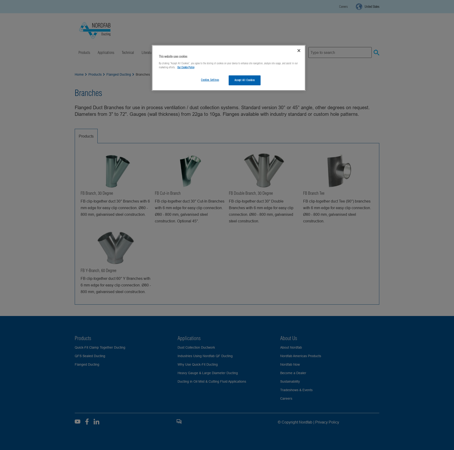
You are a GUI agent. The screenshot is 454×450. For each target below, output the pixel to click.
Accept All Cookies (245, 80)
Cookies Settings (210, 80)
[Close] (299, 50)
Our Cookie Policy (185, 67)
